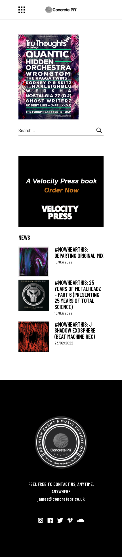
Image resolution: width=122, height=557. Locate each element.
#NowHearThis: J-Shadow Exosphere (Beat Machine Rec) (75, 330)
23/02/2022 (63, 342)
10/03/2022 (63, 262)
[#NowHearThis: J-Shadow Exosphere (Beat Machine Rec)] (33, 337)
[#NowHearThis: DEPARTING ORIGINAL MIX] (33, 262)
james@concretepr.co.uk (61, 499)
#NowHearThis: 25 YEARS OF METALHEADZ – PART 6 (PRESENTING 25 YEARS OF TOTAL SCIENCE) (77, 294)
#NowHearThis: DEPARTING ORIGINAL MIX (79, 252)
